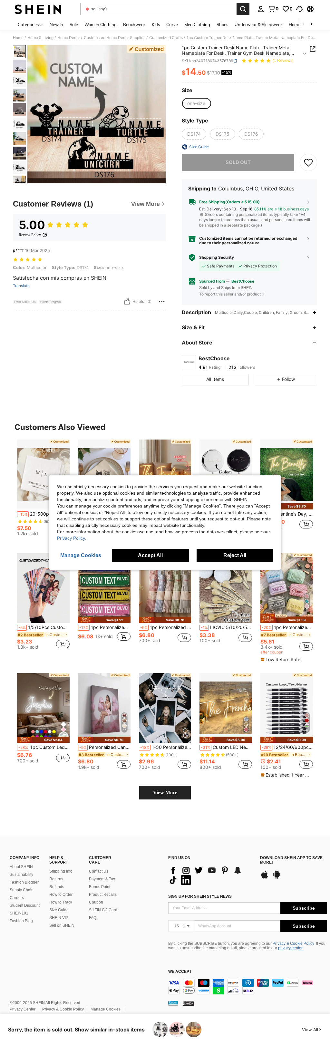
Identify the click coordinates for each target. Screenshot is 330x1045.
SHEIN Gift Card (103, 910)
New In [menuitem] (56, 24)
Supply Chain (22, 890)
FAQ (92, 917)
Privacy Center (22, 1009)
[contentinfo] (247, 986)
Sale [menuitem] (74, 24)
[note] (286, 506)
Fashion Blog (21, 921)
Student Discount (25, 905)
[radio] (196, 103)
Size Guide (59, 910)
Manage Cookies (106, 1009)
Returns (56, 879)
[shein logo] (38, 9)
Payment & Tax (102, 879)
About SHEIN (21, 867)
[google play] (276, 878)
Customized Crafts (166, 37)
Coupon (96, 902)
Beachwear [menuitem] (134, 24)
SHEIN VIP (58, 917)
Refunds (56, 887)
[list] (211, 875)
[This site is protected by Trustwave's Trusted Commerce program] (173, 1003)
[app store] (264, 878)
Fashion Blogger (24, 882)
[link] (273, 9)
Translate (21, 286)
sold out (238, 162)
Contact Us (98, 871)
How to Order (61, 894)
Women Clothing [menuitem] (100, 24)
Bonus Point (99, 887)
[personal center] (261, 9)
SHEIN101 (19, 913)
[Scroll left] (303, 24)
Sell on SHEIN (61, 925)
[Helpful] (127, 301)
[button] (299, 9)
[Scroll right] (311, 24)
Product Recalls (103, 894)
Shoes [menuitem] (222, 24)
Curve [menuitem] (172, 24)
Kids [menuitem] (156, 24)
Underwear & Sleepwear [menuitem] (258, 24)
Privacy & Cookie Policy (293, 943)
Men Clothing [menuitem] (197, 24)
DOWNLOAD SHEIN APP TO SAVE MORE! (291, 860)
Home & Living (40, 37)
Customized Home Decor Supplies (114, 37)
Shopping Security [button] (216, 257)
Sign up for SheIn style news (200, 896)
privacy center (290, 948)
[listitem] (43, 490)
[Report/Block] (162, 301)
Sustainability (21, 874)
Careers (17, 897)
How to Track (60, 902)
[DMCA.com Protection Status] (188, 1003)
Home (18, 37)
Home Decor (68, 37)
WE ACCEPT (179, 972)
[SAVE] (308, 162)
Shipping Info (61, 871)
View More (165, 792)
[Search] (243, 9)
